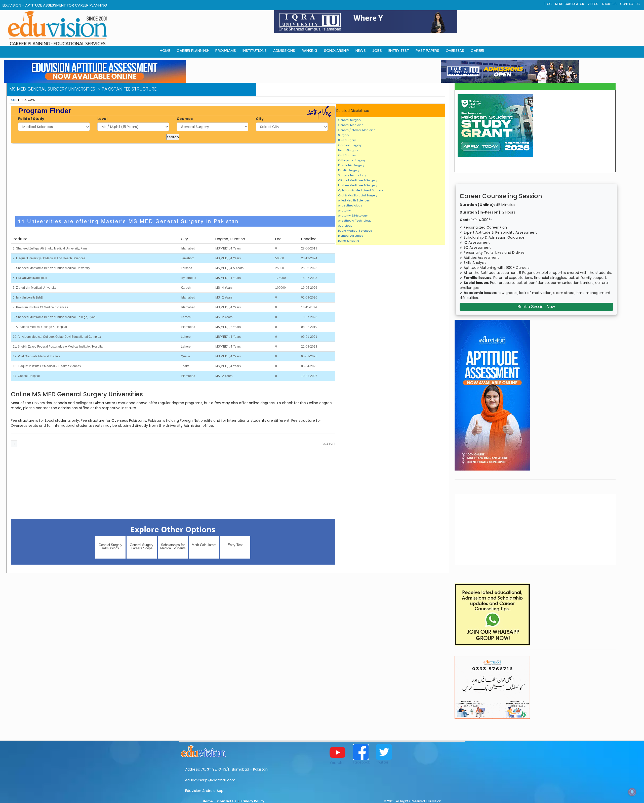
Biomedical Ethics (350, 236)
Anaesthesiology (350, 205)
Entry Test (398, 50)
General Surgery (349, 120)
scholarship (336, 50)
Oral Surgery (347, 155)
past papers (427, 50)
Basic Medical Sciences (355, 231)
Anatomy (344, 210)
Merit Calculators (204, 545)
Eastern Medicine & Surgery (357, 185)
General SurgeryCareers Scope (141, 546)
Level (102, 118)
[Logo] (248, 750)
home (165, 50)
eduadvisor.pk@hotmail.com (210, 780)
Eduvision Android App (204, 790)
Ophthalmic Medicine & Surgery (360, 190)
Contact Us (630, 4)
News (360, 50)
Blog (548, 4)
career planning (193, 50)
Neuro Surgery (348, 150)
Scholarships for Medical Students (173, 546)
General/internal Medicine (356, 130)
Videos (593, 4)
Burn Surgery (347, 140)
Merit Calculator (569, 4)
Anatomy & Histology (353, 216)
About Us (609, 4)
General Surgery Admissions (110, 546)
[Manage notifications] (632, 792)
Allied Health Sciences (354, 200)
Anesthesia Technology (354, 221)
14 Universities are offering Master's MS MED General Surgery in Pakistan (128, 221)
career (477, 50)
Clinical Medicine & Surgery (357, 180)
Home (13, 100)
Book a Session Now (536, 307)
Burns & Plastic (348, 241)
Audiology (345, 226)
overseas (455, 50)
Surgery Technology (352, 175)
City (260, 118)
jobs (377, 50)
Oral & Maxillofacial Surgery (357, 195)
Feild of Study (31, 118)
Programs (225, 50)
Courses (185, 118)
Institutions (255, 50)
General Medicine (350, 125)
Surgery (343, 135)
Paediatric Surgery (351, 165)
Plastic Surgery (348, 170)
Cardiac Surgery (349, 145)
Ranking (309, 50)
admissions (284, 50)
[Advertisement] (173, 179)
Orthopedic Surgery (352, 160)
